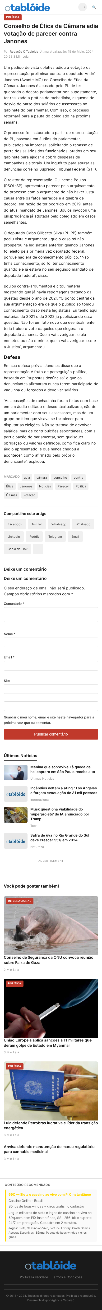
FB (83, 7)
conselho (60, 477)
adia (27, 477)
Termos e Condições (67, 1277)
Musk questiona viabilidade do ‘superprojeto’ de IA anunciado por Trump (59, 814)
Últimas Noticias (42, 778)
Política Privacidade (34, 1277)
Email (9, 657)
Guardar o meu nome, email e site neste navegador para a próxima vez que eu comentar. (49, 719)
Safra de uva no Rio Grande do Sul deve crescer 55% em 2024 (59, 837)
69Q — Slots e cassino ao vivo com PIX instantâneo (50, 1194)
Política (12, 17)
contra (78, 477)
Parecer (63, 486)
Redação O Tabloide (24, 51)
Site (7, 681)
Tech (33, 826)
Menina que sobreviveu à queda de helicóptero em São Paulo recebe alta (62, 769)
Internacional (39, 799)
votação (29, 495)
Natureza (37, 847)
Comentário (14, 604)
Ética (9, 486)
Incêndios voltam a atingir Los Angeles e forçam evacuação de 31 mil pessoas (63, 790)
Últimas (11, 495)
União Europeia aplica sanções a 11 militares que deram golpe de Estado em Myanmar (48, 1043)
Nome (9, 634)
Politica (81, 486)
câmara (42, 477)
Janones (26, 486)
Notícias (45, 486)
